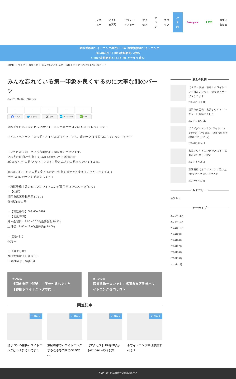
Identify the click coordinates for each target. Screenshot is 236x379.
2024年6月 (176, 252)
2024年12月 (177, 221)
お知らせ (31, 98)
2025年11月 (177, 215)
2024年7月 (176, 246)
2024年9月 (176, 234)
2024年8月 (176, 240)
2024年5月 (176, 258)
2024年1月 (176, 264)
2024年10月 (177, 228)
